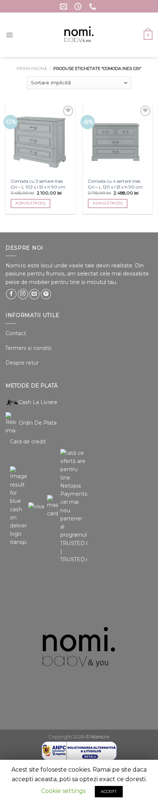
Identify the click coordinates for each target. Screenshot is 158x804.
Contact (16, 333)
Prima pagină (32, 68)
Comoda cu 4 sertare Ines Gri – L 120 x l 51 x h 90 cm (115, 184)
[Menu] (9, 35)
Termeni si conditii (28, 348)
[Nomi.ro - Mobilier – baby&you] (79, 35)
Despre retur (22, 363)
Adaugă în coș (30, 203)
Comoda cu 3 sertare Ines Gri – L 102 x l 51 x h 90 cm (38, 184)
